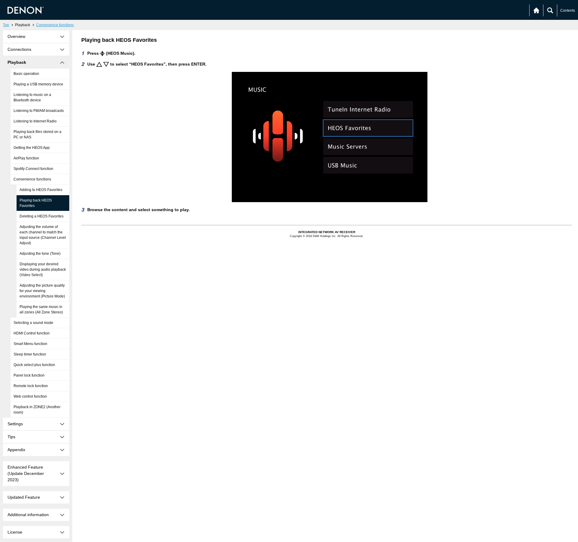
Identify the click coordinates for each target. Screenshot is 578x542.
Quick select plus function (34, 365)
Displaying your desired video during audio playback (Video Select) (43, 269)
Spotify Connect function (33, 169)
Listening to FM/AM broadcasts (39, 111)
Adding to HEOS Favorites (41, 190)
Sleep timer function (30, 354)
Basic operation (26, 74)
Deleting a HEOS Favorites (42, 216)
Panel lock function (29, 375)
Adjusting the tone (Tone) (40, 253)
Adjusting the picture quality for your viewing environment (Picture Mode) (42, 290)
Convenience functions (55, 25)
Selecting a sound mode (33, 323)
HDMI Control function (32, 333)
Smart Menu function (30, 344)
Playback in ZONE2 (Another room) (37, 409)
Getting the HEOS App (32, 148)
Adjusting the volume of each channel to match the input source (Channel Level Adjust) (43, 235)
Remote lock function (31, 386)
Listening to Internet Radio (35, 121)
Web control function (30, 396)
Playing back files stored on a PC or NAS (37, 134)
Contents (567, 10)
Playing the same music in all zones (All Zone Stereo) (41, 309)
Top (6, 25)
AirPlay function (26, 158)
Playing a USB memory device (38, 84)
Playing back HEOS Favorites (36, 203)
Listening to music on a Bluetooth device (32, 97)
